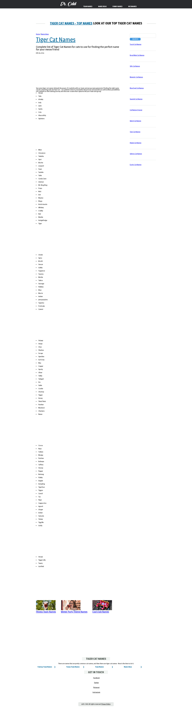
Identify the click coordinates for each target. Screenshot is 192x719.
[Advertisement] (72, 72)
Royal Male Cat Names (137, 55)
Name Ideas (45, 34)
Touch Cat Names (135, 44)
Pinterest (96, 687)
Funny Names (117, 6)
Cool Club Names (100, 611)
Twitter (96, 683)
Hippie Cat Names (135, 143)
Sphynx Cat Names (136, 154)
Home (38, 34)
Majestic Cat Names (136, 77)
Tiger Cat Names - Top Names (71, 23)
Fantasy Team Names (45, 667)
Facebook (96, 678)
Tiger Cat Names (56, 39)
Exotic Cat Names (135, 165)
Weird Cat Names (135, 121)
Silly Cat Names (135, 66)
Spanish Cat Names (136, 99)
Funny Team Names (73, 667)
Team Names (99, 667)
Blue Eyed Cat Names (137, 88)
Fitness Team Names (46, 611)
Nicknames (132, 6)
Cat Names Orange (136, 110)
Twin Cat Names (135, 132)
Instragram (96, 692)
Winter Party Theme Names (74, 611)
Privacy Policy (105, 704)
